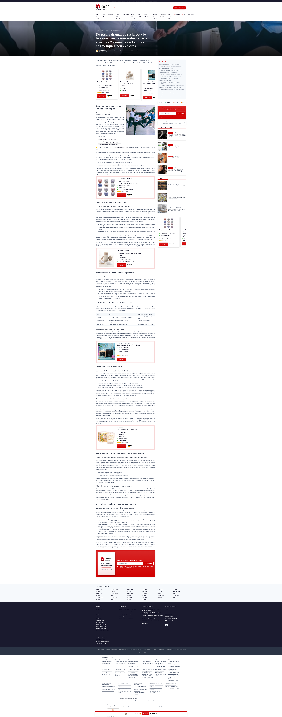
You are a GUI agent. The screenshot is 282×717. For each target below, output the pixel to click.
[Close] (167, 312)
